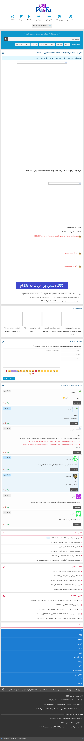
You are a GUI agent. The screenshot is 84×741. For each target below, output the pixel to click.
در (55, 600)
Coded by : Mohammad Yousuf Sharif (14, 739)
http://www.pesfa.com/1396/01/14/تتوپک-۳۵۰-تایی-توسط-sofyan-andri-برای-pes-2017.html (51, 444)
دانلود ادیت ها (77, 670)
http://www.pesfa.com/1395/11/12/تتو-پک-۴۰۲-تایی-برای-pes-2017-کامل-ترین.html (54, 441)
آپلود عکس (67, 689)
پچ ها (80, 661)
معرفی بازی (78, 674)
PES (80, 635)
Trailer (79, 639)
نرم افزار (79, 679)
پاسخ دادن (77, 403)
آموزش (80, 644)
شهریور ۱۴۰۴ (43, 44)
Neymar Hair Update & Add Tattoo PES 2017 (57, 294)
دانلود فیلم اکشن (14, 689)
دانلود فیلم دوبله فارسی (29, 689)
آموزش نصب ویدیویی (70, 266)
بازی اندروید (78, 657)
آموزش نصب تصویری (70, 253)
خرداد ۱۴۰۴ (19, 44)
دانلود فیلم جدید (56, 689)
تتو (44, 58)
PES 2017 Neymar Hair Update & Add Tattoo (65, 297)
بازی (80, 653)
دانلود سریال (44, 689)
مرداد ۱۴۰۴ (34, 44)
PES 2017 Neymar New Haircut (39, 297)
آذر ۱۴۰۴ (67, 44)
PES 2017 (36, 58)
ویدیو (80, 683)
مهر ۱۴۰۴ (51, 44)
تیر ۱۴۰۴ (26, 44)
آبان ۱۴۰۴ (59, 44)
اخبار (80, 648)
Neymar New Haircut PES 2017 (31, 294)
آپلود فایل (77, 689)
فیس (41, 58)
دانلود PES (78, 666)
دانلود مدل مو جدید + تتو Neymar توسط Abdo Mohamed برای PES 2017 (56, 236)
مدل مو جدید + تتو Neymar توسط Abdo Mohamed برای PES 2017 (60, 301)
